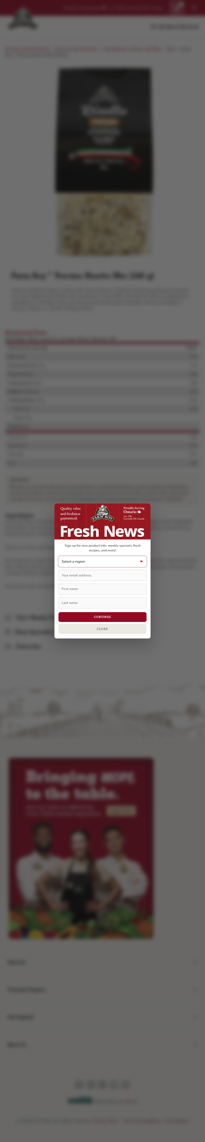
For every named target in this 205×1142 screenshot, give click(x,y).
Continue (102, 617)
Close (102, 628)
